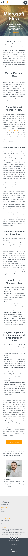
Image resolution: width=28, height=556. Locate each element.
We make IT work (6, 518)
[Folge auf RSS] (18, 538)
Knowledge (3, 523)
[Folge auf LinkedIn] (10, 538)
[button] (25, 3)
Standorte (3, 509)
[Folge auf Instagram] (13, 538)
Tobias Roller (16, 32)
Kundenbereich (4, 513)
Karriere (3, 511)
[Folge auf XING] (15, 538)
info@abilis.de (4, 501)
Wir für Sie (4, 507)
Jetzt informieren (14, 442)
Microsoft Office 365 (14, 130)
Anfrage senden (4, 504)
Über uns (3, 527)
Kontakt (3, 499)
